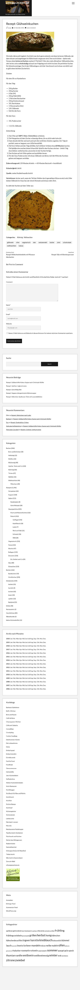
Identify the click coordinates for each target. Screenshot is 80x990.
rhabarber (16, 950)
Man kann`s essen (12, 822)
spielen (10, 599)
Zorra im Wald (10, 861)
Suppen (10, 495)
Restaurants (10, 609)
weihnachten (11, 246)
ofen (17, 242)
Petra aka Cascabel (12, 429)
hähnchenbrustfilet (14, 940)
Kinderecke (10, 581)
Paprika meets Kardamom (14, 833)
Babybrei (11, 602)
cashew (34, 931)
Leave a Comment (31, 28)
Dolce (8, 747)
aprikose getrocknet (13, 931)
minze (43, 945)
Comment (9, 282)
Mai (23, 639)
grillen (33, 935)
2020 (7, 639)
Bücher (8, 570)
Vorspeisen (12, 491)
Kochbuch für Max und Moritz (15, 793)
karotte (35, 940)
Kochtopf (9, 808)
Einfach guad (10, 750)
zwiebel (20, 960)
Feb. (14, 639)
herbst (41, 935)
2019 (7, 642)
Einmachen (11, 566)
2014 (7, 660)
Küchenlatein (10, 815)
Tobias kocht (10, 854)
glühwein (10, 242)
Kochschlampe (11, 804)
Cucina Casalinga (11, 736)
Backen (8, 448)
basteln (10, 588)
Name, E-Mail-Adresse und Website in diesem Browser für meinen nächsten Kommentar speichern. (41, 333)
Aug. (31, 639)
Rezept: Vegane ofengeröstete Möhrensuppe (21, 393)
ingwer (26, 940)
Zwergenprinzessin (13, 865)
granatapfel (25, 936)
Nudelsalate (14, 502)
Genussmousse (11, 768)
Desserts (11, 556)
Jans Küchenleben (12, 775)
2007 (7, 685)
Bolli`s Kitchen (11, 711)
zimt (58, 242)
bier (23, 931)
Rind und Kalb (17, 530)
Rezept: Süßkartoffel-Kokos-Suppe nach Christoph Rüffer (25, 382)
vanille (18, 955)
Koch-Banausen (11, 786)
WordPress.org (11, 911)
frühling (59, 930)
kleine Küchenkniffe (12, 620)
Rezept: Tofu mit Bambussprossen (62, 255)
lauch (8, 945)
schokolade (67, 242)
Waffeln (10, 477)
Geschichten (10, 613)
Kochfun (9, 800)
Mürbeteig (11, 462)
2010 (7, 674)
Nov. (41, 639)
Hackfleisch (16, 523)
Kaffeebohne (10, 779)
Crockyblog (10, 732)
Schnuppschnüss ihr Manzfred (16, 851)
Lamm (14, 527)
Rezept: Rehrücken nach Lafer (21, 415)
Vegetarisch (12, 541)
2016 (7, 653)
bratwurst (28, 931)
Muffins (10, 459)
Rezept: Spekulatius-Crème (20, 422)
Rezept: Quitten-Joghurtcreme (16, 386)
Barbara (8, 419)
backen (10, 584)
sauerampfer (42, 951)
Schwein (15, 534)
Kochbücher (12, 577)
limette (20, 945)
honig (48, 935)
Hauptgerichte (13, 509)
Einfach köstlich (11, 754)
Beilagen (11, 552)
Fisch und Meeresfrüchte (19, 512)
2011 (7, 671)
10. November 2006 (19, 28)
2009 (7, 678)
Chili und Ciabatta (12, 725)
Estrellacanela (10, 757)
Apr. (20, 639)
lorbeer (27, 945)
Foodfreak (9, 765)
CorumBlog (9, 729)
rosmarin (25, 950)
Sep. (35, 639)
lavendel (14, 946)
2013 (7, 664)
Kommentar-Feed (12, 907)
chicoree (40, 931)
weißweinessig (41, 955)
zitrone (10, 960)
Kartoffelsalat (15, 505)
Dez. (44, 642)
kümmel (65, 940)
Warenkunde (10, 616)
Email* (8, 314)
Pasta (10, 545)
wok (60, 955)
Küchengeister (11, 811)
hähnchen (56, 935)
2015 (7, 657)
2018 (7, 646)
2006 (7, 689)
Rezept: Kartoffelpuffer (14, 389)
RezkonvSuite (10, 843)
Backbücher (12, 573)
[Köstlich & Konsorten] (13, 880)
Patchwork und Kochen (13, 836)
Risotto (10, 548)
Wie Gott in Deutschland (14, 858)
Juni (26, 639)
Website (9, 324)
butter (52, 242)
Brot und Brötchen (14, 452)
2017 (7, 649)
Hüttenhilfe (10, 772)
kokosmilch (57, 941)
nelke (48, 945)
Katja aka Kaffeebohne (13, 426)
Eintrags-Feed (10, 904)
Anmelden (9, 900)
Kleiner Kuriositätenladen (14, 783)
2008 (7, 682)
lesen (10, 595)
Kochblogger (10, 790)
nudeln (55, 945)
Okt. (38, 642)
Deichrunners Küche (13, 740)
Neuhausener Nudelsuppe (14, 829)
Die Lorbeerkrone (12, 743)
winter (53, 955)
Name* (8, 305)
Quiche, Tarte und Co (15, 466)
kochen (10, 591)
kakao (21, 246)
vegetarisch (26, 242)
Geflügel (15, 520)
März (17, 639)
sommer (52, 950)
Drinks (8, 606)
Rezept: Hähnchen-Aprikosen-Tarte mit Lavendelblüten (24, 397)
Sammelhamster (11, 847)
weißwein (28, 955)
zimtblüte (65, 956)
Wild (14, 538)
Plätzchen (14, 484)
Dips (9, 563)
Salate (10, 498)
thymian (10, 955)
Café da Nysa (10, 718)
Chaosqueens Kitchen (13, 722)
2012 (7, 667)
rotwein (34, 950)
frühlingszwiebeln (14, 935)
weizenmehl (43, 242)
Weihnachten (28, 237)
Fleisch (13, 516)
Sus (7, 422)
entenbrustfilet (49, 931)
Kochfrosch (10, 797)
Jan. (11, 646)
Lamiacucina (10, 818)
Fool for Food (10, 761)
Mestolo (9, 826)
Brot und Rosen (11, 714)
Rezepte (9, 487)
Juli (29, 639)
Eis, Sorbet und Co (16, 559)
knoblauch (45, 940)
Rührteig (20, 237)
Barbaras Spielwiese (12, 707)
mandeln (36, 945)
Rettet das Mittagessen (14, 840)
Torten (10, 473)
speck (71, 950)
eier (34, 242)
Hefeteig (11, 455)
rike (10, 28)
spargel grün (63, 950)
